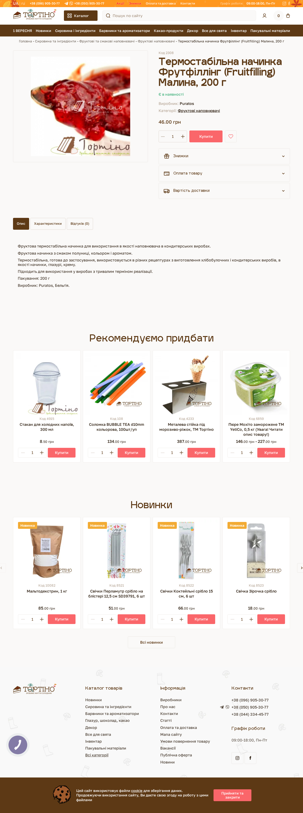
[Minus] (23, 452)
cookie (137, 790)
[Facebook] (289, 3)
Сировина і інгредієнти (75, 30)
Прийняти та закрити (232, 795)
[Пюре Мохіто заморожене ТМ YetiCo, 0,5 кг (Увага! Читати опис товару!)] (256, 384)
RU (23, 3)
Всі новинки (151, 642)
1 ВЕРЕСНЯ (22, 30)
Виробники (171, 699)
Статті (166, 720)
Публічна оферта (176, 755)
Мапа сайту (171, 734)
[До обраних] (231, 136)
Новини (167, 762)
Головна (25, 41)
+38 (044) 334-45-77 (250, 714)
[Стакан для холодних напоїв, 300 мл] (47, 384)
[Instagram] (284, 3)
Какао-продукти (168, 30)
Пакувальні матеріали (270, 30)
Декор (192, 30)
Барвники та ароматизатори (124, 30)
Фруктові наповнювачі (156, 41)
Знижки (135, 3)
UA (15, 3)
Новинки (43, 30)
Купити (206, 136)
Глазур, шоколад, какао (107, 720)
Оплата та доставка (161, 3)
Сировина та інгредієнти (55, 41)
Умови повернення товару (185, 741)
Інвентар (239, 30)
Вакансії (168, 748)
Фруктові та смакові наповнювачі (107, 41)
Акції (120, 3)
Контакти (187, 3)
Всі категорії (96, 755)
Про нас (167, 706)
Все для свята (214, 30)
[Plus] (41, 452)
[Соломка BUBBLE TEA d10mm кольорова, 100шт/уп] (116, 384)
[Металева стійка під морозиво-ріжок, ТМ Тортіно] (186, 384)
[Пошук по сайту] (108, 15)
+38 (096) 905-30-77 (45, 3)
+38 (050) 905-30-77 (89, 3)
